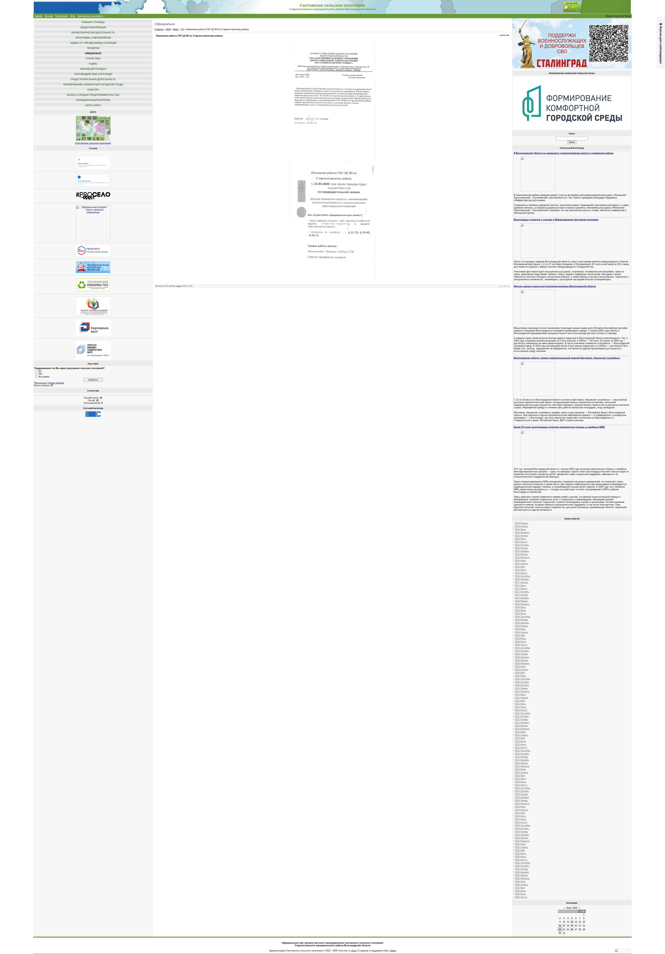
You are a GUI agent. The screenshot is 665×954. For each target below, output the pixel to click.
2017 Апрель (521, 582)
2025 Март (520, 844)
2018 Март (520, 607)
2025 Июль (520, 856)
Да (40, 371)
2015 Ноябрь (521, 548)
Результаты (40, 383)
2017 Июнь (520, 585)
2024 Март (520, 806)
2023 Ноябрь (521, 794)
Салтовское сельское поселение (93, 143)
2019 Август (521, 644)
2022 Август (521, 747)
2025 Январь (521, 838)
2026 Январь (521, 875)
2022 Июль (520, 744)
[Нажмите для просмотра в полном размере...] (332, 160)
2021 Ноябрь (521, 719)
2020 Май (520, 672)
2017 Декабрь (522, 598)
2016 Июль (520, 570)
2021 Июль (520, 707)
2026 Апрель (521, 884)
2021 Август (521, 710)
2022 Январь (521, 725)
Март (176, 29)
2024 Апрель (521, 810)
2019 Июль (520, 641)
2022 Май (520, 738)
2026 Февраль (522, 878)
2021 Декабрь (522, 722)
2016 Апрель (521, 563)
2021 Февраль (522, 691)
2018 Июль (520, 613)
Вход (72, 16)
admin (178, 286)
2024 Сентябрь (522, 825)
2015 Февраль (522, 532)
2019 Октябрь (522, 651)
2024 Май (520, 813)
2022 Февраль (522, 729)
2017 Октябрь (522, 591)
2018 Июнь (520, 610)
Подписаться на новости (90, 16)
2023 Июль (520, 782)
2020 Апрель (521, 669)
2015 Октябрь (522, 545)
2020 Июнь (520, 676)
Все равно (44, 376)
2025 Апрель (521, 847)
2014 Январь (521, 523)
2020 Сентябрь (522, 679)
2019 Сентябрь (522, 648)
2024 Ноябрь (521, 831)
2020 (168, 29)
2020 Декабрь (522, 685)
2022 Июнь (520, 741)
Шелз (393, 950)
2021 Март (520, 694)
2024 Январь (521, 800)
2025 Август (521, 859)
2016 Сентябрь (522, 576)
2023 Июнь (520, 778)
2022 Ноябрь (521, 757)
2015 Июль (520, 538)
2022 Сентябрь (522, 750)
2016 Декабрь (522, 579)
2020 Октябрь (522, 682)
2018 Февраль (522, 604)
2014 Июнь (520, 529)
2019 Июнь (520, 638)
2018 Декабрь (522, 623)
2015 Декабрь (522, 551)
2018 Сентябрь (522, 616)
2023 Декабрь (522, 797)
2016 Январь (521, 554)
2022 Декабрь (522, 760)
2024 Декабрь (522, 834)
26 (572, 929)
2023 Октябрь (522, 791)
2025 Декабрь (522, 872)
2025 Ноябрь (521, 869)
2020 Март (520, 666)
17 (564, 925)
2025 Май (520, 850)
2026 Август (521, 897)
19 (572, 925)
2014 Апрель (521, 526)
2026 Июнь (520, 891)
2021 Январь (521, 688)
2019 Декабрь (522, 657)
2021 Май (520, 700)
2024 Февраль (522, 803)
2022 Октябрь (522, 753)
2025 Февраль (522, 841)
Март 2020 (571, 908)
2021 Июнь (520, 704)
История (49, 16)
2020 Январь (521, 660)
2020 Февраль (522, 663)
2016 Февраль (522, 557)
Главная (38, 16)
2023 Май (520, 775)
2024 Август (521, 822)
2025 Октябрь (522, 866)
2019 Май (520, 635)
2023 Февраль (522, 766)
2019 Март (520, 629)
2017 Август (521, 588)
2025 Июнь (520, 853)
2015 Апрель (521, 535)
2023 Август (521, 785)
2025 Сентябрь (522, 863)
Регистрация (61, 16)
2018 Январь (521, 601)
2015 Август (521, 542)
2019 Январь (521, 626)
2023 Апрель (521, 772)
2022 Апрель (521, 735)
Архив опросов (56, 383)
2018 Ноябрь (521, 619)
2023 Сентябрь (522, 788)
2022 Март (520, 732)
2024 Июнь (520, 816)
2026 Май (520, 887)
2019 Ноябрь (521, 654)
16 (560, 925)
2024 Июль (520, 819)
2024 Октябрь (522, 828)
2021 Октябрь (522, 716)
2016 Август (521, 573)
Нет (40, 373)
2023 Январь (521, 763)
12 (572, 922)
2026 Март (520, 881)
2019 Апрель (521, 632)
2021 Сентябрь (522, 713)
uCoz (353, 950)
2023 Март (520, 769)
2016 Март (520, 560)
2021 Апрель (521, 697)
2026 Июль (520, 894)
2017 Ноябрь (521, 595)
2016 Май (520, 566)
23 (182, 29)
